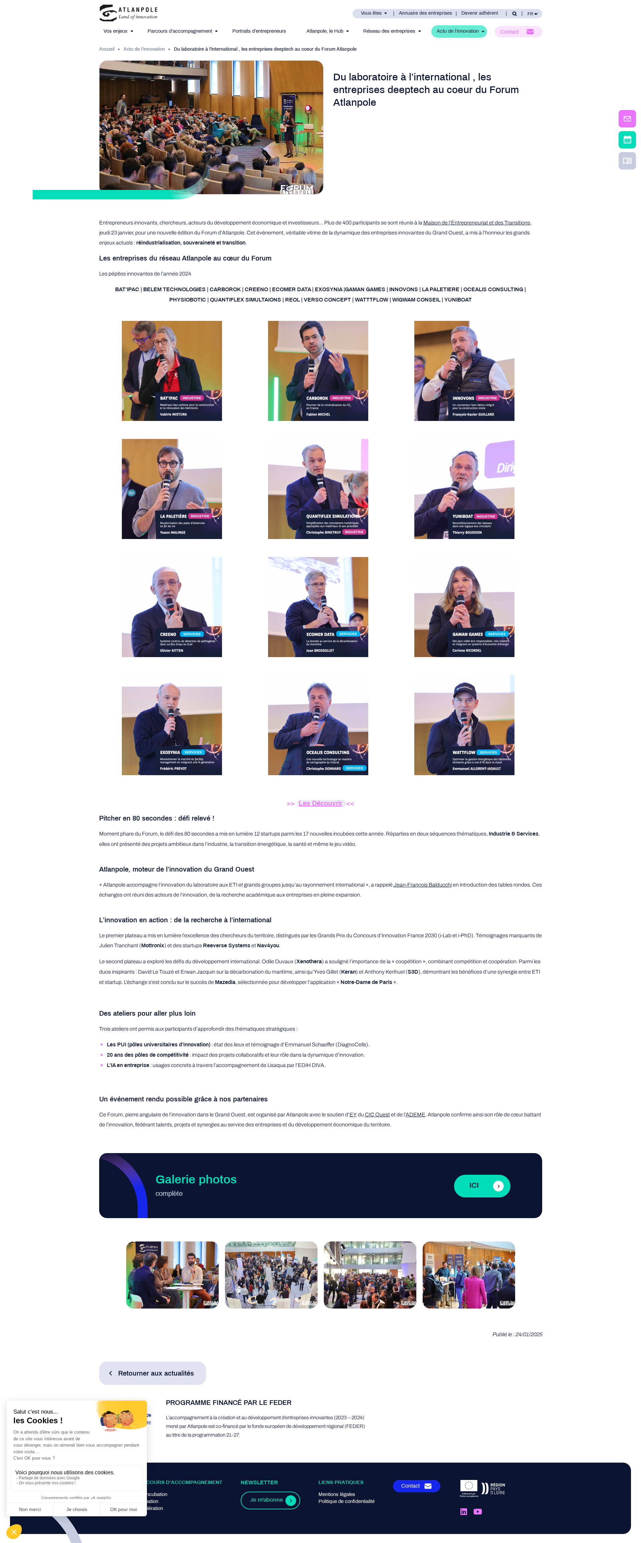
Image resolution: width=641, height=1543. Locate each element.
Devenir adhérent (479, 13)
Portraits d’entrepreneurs (259, 31)
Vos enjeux (115, 31)
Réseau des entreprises (389, 31)
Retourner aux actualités (156, 1374)
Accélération (149, 1508)
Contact (509, 32)
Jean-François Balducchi (423, 885)
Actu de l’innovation (458, 31)
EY (353, 1114)
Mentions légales (336, 1494)
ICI (474, 1185)
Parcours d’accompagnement (180, 31)
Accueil (107, 49)
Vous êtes (371, 13)
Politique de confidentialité (346, 1501)
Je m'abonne (266, 1500)
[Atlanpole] (128, 13)
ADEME (415, 1114)
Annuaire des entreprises (425, 13)
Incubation (147, 1501)
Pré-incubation (151, 1494)
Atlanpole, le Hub (324, 31)
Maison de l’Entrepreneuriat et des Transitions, (477, 222)
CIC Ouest (377, 1114)
